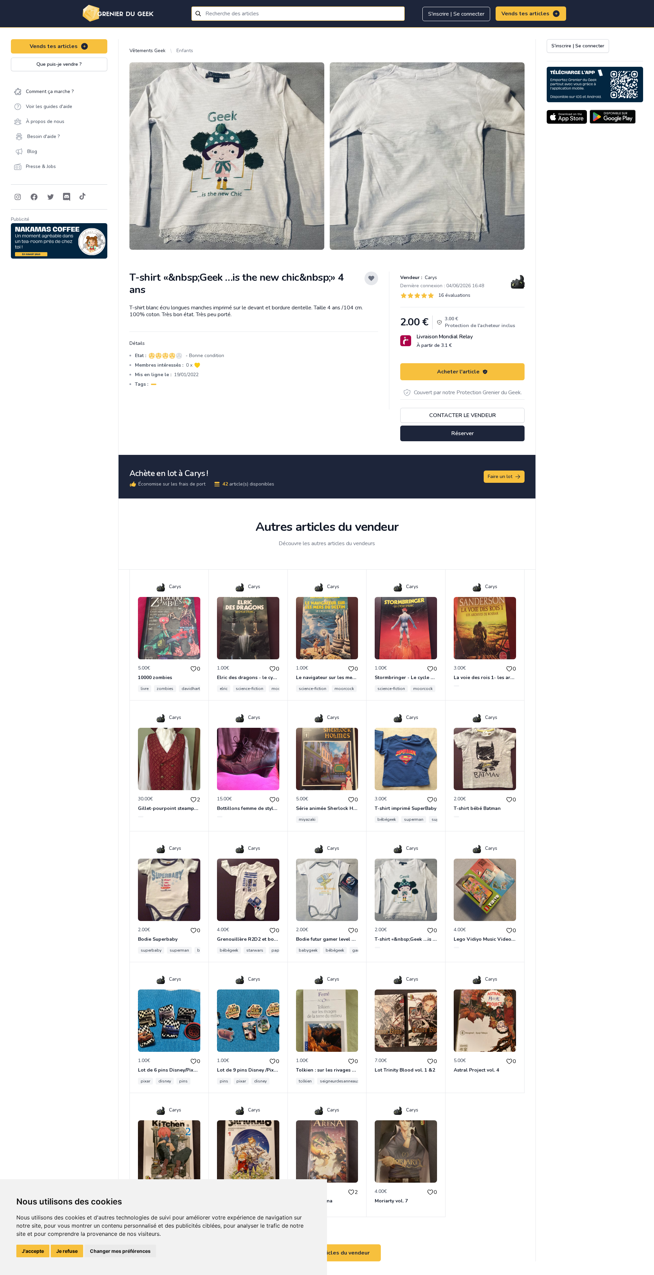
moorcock (344, 688)
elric (224, 688)
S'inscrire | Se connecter (456, 14)
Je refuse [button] (67, 1251)
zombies (165, 688)
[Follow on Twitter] (50, 196)
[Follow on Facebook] (34, 196)
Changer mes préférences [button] (120, 1251)
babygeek (308, 950)
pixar (145, 1081)
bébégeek (386, 819)
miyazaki (307, 819)
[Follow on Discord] (66, 196)
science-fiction (249, 688)
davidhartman (195, 688)
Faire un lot (500, 476)
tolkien (305, 1081)
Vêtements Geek (147, 50)
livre (145, 688)
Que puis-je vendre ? (59, 64)
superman (413, 819)
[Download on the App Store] (567, 117)
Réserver (462, 433)
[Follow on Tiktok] (82, 196)
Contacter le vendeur (462, 415)
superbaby (151, 950)
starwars (254, 950)
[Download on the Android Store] (613, 117)
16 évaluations (454, 295)
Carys (430, 277)
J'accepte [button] (33, 1251)
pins (183, 1081)
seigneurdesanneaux (339, 1081)
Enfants (184, 50)
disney (164, 1081)
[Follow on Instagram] (17, 196)
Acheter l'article (458, 371)
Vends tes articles (525, 13)
